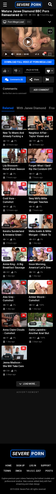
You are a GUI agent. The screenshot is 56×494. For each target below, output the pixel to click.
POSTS (49, 471)
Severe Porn (25, 489)
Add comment (41, 90)
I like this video (8, 71)
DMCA (19, 471)
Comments (10, 88)
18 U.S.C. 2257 (33, 471)
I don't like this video (19, 71)
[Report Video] (48, 79)
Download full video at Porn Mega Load (28, 62)
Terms (7, 471)
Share (36, 79)
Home (8, 465)
